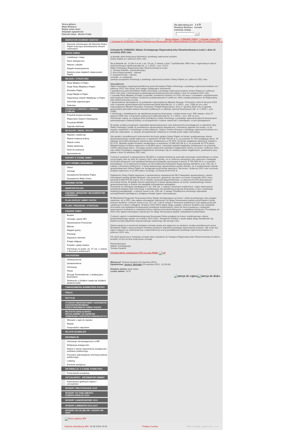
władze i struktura (77, 79)
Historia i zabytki (74, 64)
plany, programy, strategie (82, 206)
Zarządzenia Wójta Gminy (79, 178)
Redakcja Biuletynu (183, 27)
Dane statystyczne (76, 61)
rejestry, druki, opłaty (79, 130)
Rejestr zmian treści (71, 29)
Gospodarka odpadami (78, 327)
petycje (70, 298)
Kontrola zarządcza (76, 364)
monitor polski (74, 188)
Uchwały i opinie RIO (77, 219)
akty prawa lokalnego (79, 163)
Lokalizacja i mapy (75, 57)
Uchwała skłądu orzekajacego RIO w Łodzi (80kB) (134, 253)
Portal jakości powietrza (78, 373)
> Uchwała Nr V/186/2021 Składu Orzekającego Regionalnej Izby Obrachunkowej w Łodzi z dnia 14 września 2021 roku (167, 41)
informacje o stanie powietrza (83, 369)
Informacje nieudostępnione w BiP (83, 341)
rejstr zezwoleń (75, 332)
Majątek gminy (74, 230)
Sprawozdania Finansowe (79, 223)
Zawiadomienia (74, 263)
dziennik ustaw (74, 183)
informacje (72, 337)
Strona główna (69, 24)
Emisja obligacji (74, 241)
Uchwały (71, 171)
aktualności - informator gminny (85, 377)
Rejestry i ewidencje (76, 135)
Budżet (70, 215)
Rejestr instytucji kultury (78, 138)
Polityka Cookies (150, 426)
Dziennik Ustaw (69, 34)
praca (69, 292)
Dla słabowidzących (183, 25)
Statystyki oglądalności (73, 31)
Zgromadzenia (74, 153)
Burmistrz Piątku (74, 90)
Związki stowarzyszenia (78, 68)
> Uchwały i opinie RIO (209, 39)
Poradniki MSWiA (75, 122)
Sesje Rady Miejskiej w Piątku (81, 86)
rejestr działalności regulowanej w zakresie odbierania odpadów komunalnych (86, 314)
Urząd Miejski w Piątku (77, 94)
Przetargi (71, 234)
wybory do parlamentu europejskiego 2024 (79, 394)
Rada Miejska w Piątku (78, 83)
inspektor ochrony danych (81, 40)
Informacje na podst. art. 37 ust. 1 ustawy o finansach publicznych (87, 250)
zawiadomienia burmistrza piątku (85, 287)
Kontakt (198, 27)
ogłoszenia (72, 255)
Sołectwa (71, 105)
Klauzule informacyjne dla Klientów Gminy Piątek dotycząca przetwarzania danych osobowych (87, 46)
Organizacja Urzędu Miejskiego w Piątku (86, 98)
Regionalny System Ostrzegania (82, 119)
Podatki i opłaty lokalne (78, 245)
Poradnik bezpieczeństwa (79, 115)
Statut (70, 167)
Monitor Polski (84, 34)
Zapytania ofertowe (76, 237)
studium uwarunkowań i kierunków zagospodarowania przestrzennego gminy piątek (86, 305)
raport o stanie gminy (78, 158)
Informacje (72, 267)
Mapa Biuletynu (69, 27)
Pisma (70, 271)
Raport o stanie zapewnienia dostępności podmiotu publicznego (87, 350)
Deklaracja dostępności (78, 345)
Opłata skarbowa (75, 146)
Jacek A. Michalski (133, 264)
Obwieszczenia (74, 259)
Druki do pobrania (75, 150)
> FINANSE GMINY (189, 39)
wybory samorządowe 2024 (81, 400)
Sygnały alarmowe (75, 126)
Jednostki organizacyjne (78, 101)
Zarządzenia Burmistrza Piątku (81, 175)
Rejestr (70, 324)
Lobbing (71, 361)
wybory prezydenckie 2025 (81, 388)
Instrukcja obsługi (182, 30)
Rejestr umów (73, 142)
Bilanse (70, 226)
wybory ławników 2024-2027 (81, 405)
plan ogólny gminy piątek (80, 200)
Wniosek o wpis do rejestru (80, 320)
